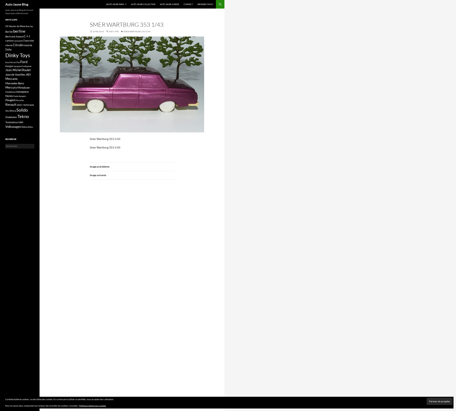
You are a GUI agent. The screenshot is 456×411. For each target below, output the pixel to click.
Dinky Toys (17, 55)
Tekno (23, 116)
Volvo (24, 126)
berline (19, 31)
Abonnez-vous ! (205, 4)
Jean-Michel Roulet (18, 70)
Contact (188, 4)
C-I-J (27, 36)
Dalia (8, 49)
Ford (23, 62)
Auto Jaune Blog (16, 4)
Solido (22, 109)
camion (9, 40)
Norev (9, 95)
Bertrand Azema (14, 36)
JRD (28, 74)
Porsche (20, 100)
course (28, 45)
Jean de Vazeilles (15, 74)
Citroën (18, 45)
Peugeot (10, 100)
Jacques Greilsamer (23, 66)
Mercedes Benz (14, 83)
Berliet (9, 31)
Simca (12, 110)
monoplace (22, 91)
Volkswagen (13, 127)
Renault (10, 104)
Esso (7, 62)
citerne (8, 45)
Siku (7, 111)
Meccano (11, 79)
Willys (30, 127)
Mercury (11, 87)
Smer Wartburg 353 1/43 (137, 31)
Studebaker (11, 117)
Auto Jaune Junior (169, 4)
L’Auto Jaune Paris (115, 4)
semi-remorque (25, 104)
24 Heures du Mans (15, 26)
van (20, 122)
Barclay (29, 26)
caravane (18, 40)
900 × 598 (113, 31)
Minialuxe (23, 87)
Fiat (18, 62)
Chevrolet (28, 40)
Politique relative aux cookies (92, 405)
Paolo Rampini (19, 96)
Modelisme (10, 92)
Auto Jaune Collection (143, 4)
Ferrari (13, 62)
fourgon (9, 66)
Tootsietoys (11, 122)
